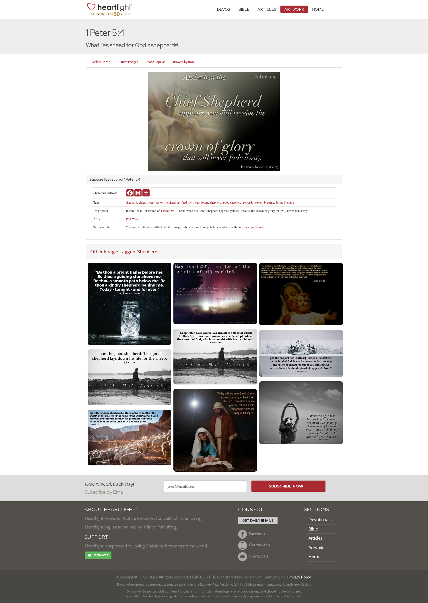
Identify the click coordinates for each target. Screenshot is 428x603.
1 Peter (129, 179)
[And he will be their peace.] (129, 437)
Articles (266, 9)
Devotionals (320, 519)
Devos (223, 9)
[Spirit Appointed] (215, 356)
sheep (150, 202)
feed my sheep (190, 202)
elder (142, 202)
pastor (159, 202)
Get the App (259, 545)
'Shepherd (146, 251)
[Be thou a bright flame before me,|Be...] (129, 303)
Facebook (257, 533)
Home (314, 556)
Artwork (294, 9)
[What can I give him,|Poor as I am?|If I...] (301, 412)
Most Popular (156, 62)
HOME (318, 9)
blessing (269, 202)
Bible (243, 9)
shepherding (172, 202)
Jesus (279, 202)
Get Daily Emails (258, 520)
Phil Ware (132, 219)
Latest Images (128, 62)
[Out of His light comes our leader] (215, 293)
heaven (258, 202)
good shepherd (232, 202)
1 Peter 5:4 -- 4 (170, 211)
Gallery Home (101, 62)
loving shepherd (211, 202)
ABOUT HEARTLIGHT (111, 509)
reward (247, 202)
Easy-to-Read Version (215, 584)
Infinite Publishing (159, 527)
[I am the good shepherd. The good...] (129, 377)
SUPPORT (96, 537)
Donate (98, 555)
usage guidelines (253, 227)
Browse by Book (184, 62)
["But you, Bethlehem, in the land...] (301, 353)
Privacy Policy (299, 577)
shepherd (131, 202)
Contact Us (258, 556)
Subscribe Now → (288, 486)
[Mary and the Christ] (301, 293)
